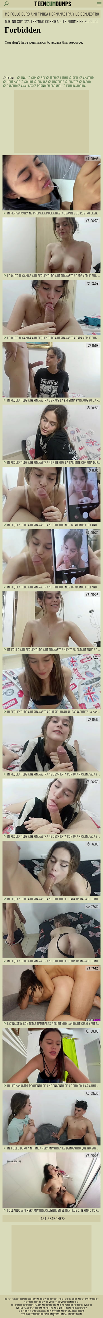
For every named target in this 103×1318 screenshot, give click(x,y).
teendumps (52, 4)
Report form (75, 1314)
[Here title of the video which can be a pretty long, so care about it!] (51, 183)
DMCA (63, 1314)
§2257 (56, 1314)
